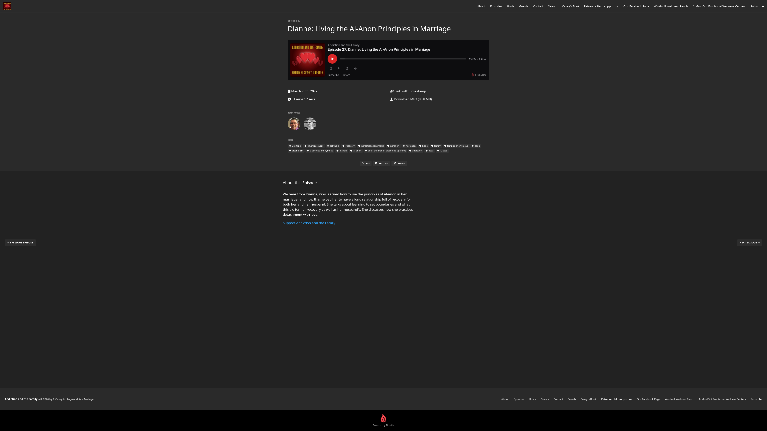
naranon (394, 145)
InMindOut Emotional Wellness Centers (719, 6)
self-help (334, 145)
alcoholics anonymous (321, 150)
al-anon (357, 150)
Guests (523, 6)
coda (477, 145)
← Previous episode (20, 242)
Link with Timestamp (410, 91)
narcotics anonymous (372, 145)
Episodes (496, 6)
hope (425, 145)
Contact (538, 6)
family (437, 145)
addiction (417, 150)
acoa (430, 150)
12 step (443, 150)
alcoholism (297, 150)
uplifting (296, 145)
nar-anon (410, 145)
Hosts (510, 6)
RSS (368, 163)
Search (552, 6)
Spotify (383, 163)
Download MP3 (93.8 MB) (412, 99)
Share (401, 163)
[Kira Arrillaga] (310, 125)
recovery (350, 145)
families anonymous (457, 145)
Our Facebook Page (636, 6)
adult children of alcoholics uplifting (386, 150)
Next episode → (749, 242)
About (481, 6)
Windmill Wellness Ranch (671, 6)
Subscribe (757, 6)
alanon (343, 150)
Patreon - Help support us (601, 6)
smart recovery (315, 145)
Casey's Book (570, 6)
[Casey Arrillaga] (294, 125)
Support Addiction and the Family (309, 222)
